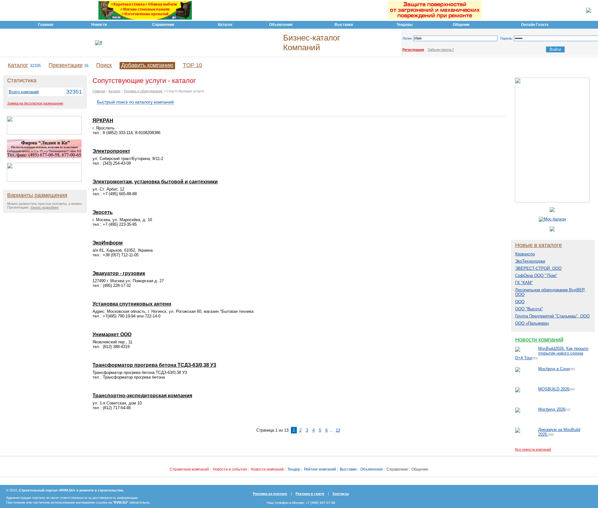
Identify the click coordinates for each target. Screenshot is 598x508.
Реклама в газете (310, 494)
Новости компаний (539, 339)
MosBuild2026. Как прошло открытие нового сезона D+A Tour (551, 353)
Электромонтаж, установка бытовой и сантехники (155, 181)
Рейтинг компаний (320, 469)
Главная (99, 91)
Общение (419, 469)
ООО (519, 301)
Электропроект (111, 151)
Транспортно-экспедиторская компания (142, 395)
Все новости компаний (533, 449)
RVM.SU (120, 502)
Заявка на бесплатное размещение (35, 103)
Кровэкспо (525, 254)
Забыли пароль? (441, 49)
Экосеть (103, 212)
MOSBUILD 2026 (553, 389)
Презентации (66, 65)
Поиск (104, 65)
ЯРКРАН (103, 120)
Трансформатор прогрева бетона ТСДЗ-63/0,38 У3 (154, 365)
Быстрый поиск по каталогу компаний (135, 101)
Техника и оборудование (143, 91)
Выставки (348, 469)
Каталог (18, 65)
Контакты (341, 494)
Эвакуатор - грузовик (119, 273)
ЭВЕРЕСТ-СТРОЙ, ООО (538, 268)
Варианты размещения (37, 195)
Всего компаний (24, 92)
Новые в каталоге (538, 245)
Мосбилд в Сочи (553, 368)
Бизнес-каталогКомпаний (311, 42)
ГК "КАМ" (524, 282)
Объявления (371, 469)
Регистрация (413, 49)
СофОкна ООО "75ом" (536, 275)
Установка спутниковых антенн (132, 304)
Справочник (397, 469)
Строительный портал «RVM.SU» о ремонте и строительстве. (71, 490)
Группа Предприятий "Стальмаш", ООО (552, 316)
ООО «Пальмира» (532, 323)
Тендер (293, 469)
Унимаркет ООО (112, 334)
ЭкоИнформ (108, 242)
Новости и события (230, 469)
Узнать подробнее (44, 207)
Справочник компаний (189, 469)
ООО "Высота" (529, 309)
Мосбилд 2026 (551, 409)
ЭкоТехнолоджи (530, 261)
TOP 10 (192, 65)
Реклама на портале (270, 494)
